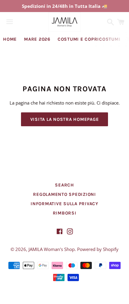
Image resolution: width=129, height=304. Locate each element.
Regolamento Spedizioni (64, 194)
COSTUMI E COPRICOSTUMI (89, 39)
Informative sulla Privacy (64, 203)
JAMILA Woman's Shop (51, 249)
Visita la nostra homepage (64, 119)
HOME (10, 39)
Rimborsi (64, 213)
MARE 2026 (37, 39)
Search (64, 185)
